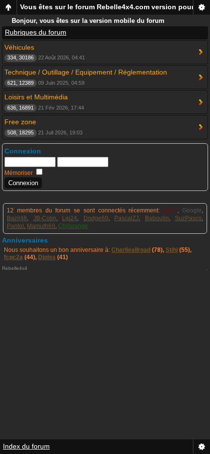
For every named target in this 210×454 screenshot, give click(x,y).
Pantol (15, 226)
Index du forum (26, 446)
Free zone (20, 122)
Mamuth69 (41, 226)
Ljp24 (69, 218)
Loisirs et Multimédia (36, 97)
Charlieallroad (130, 249)
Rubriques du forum (35, 32)
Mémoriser (19, 173)
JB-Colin (44, 218)
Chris (170, 210)
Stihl (172, 249)
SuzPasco (188, 218)
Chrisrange (73, 226)
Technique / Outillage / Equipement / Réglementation (85, 72)
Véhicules (19, 47)
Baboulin (157, 218)
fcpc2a (13, 257)
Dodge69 (96, 218)
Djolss (47, 257)
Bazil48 (17, 218)
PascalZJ (126, 218)
